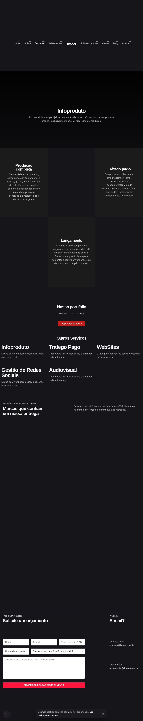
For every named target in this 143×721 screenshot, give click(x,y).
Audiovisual (63, 370)
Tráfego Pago (64, 347)
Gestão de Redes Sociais (21, 372)
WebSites (108, 347)
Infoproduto (15, 347)
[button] (71, 323)
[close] (103, 713)
